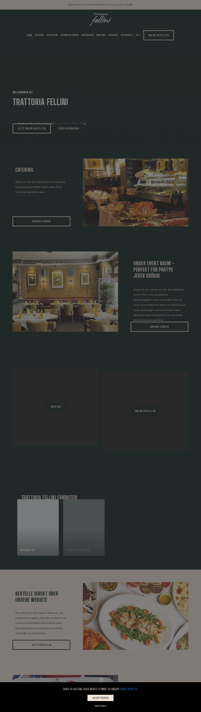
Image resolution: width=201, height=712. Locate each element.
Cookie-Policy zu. (129, 689)
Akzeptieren (100, 698)
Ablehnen (100, 705)
